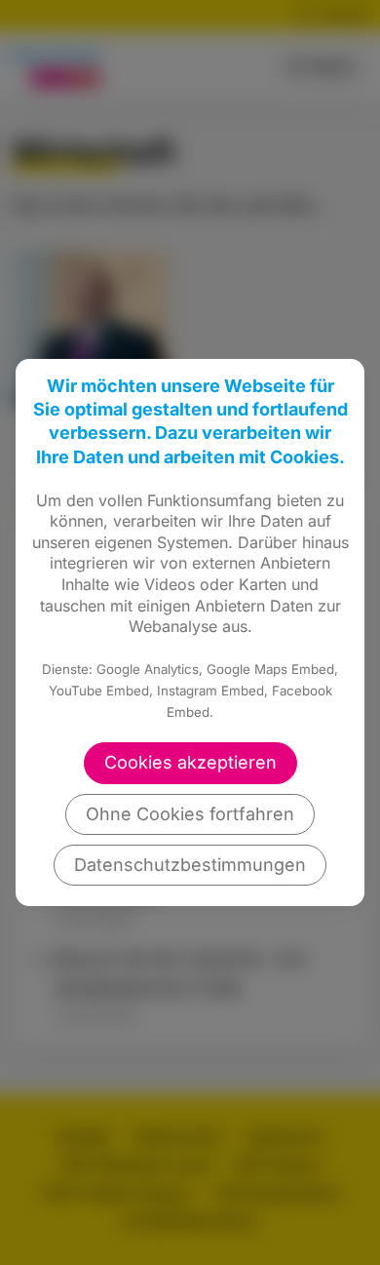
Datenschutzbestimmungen (190, 864)
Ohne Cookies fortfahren (190, 814)
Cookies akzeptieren (190, 762)
